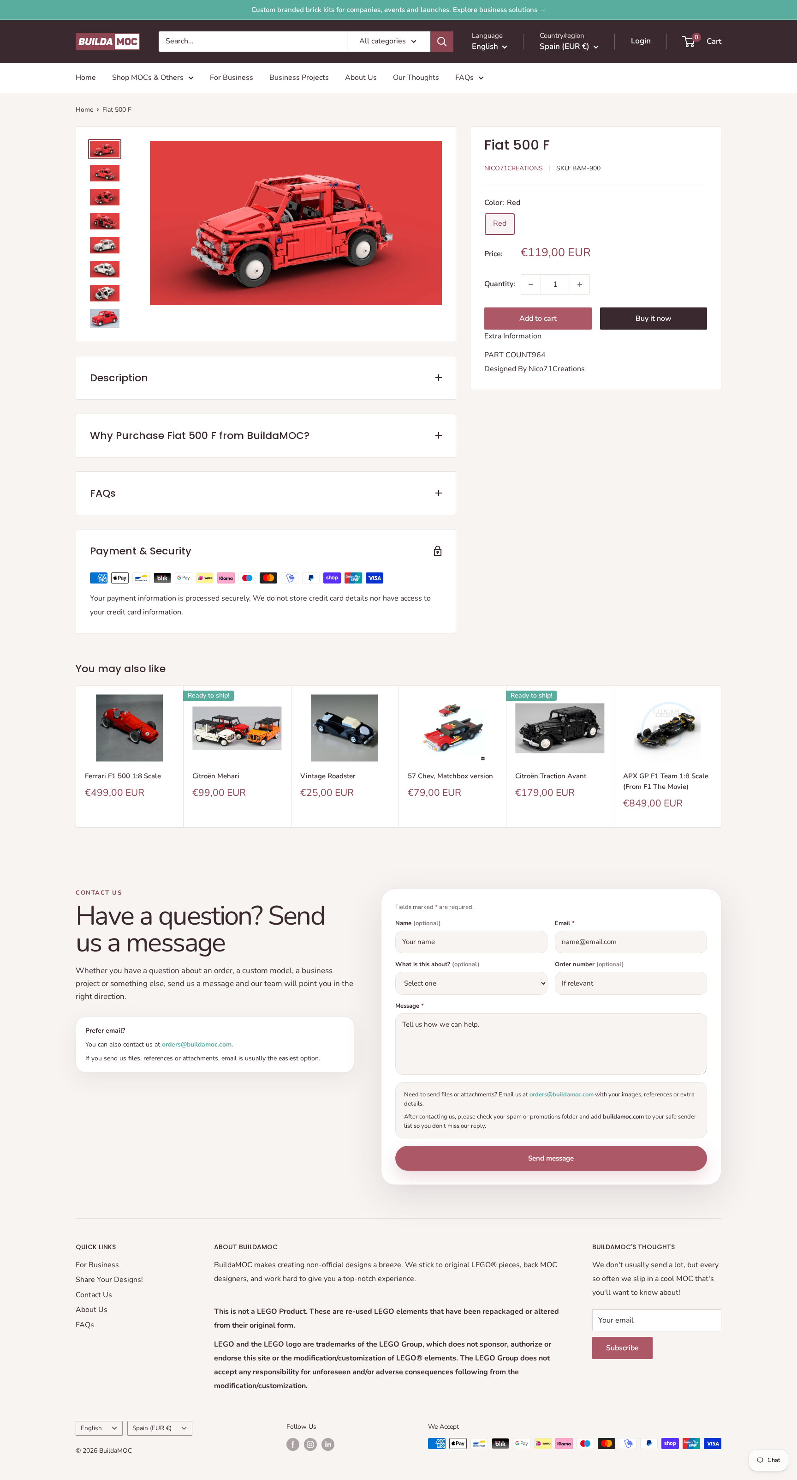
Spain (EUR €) (152, 1428)
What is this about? (437, 965)
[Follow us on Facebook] (292, 1444)
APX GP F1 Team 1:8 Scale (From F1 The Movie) (665, 781)
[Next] (722, 757)
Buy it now (654, 318)
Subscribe (622, 1348)
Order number (589, 965)
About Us (361, 77)
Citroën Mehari (215, 776)
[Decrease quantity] (531, 284)
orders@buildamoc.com (197, 1044)
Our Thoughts (416, 77)
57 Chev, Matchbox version (450, 776)
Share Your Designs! (109, 1280)
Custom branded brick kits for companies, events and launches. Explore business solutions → (398, 9)
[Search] (441, 41)
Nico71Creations (513, 168)
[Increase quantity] (579, 284)
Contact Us (94, 1295)
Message (409, 1006)
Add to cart (538, 318)
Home (86, 77)
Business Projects (299, 77)
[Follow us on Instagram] (310, 1444)
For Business (231, 77)
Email (565, 923)
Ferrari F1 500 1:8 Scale (123, 776)
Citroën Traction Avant (550, 776)
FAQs (464, 77)
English (91, 1428)
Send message (551, 1158)
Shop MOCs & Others (148, 77)
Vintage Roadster (328, 776)
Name (418, 923)
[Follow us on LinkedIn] (327, 1444)
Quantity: (499, 284)
